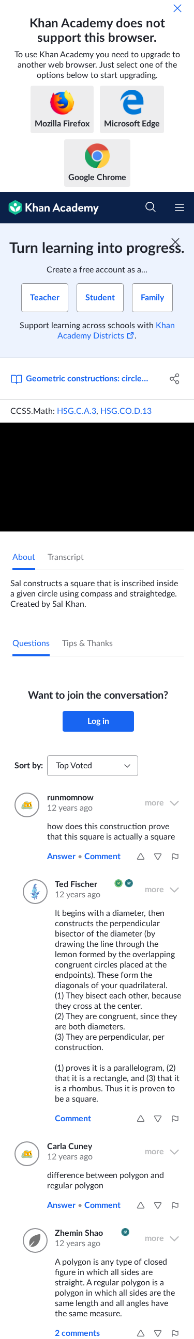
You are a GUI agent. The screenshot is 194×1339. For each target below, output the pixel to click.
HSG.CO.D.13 (126, 411)
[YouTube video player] (97, 477)
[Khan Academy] (49, 207)
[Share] (175, 378)
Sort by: (28, 766)
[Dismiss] (177, 8)
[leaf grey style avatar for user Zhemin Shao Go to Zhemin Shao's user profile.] (32, 1240)
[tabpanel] (97, 589)
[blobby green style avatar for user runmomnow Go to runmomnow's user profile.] (24, 805)
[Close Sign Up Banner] (175, 242)
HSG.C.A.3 (76, 411)
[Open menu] (179, 207)
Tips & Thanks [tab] (87, 643)
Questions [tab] (31, 643)
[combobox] (92, 765)
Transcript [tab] (66, 557)
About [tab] (23, 557)
